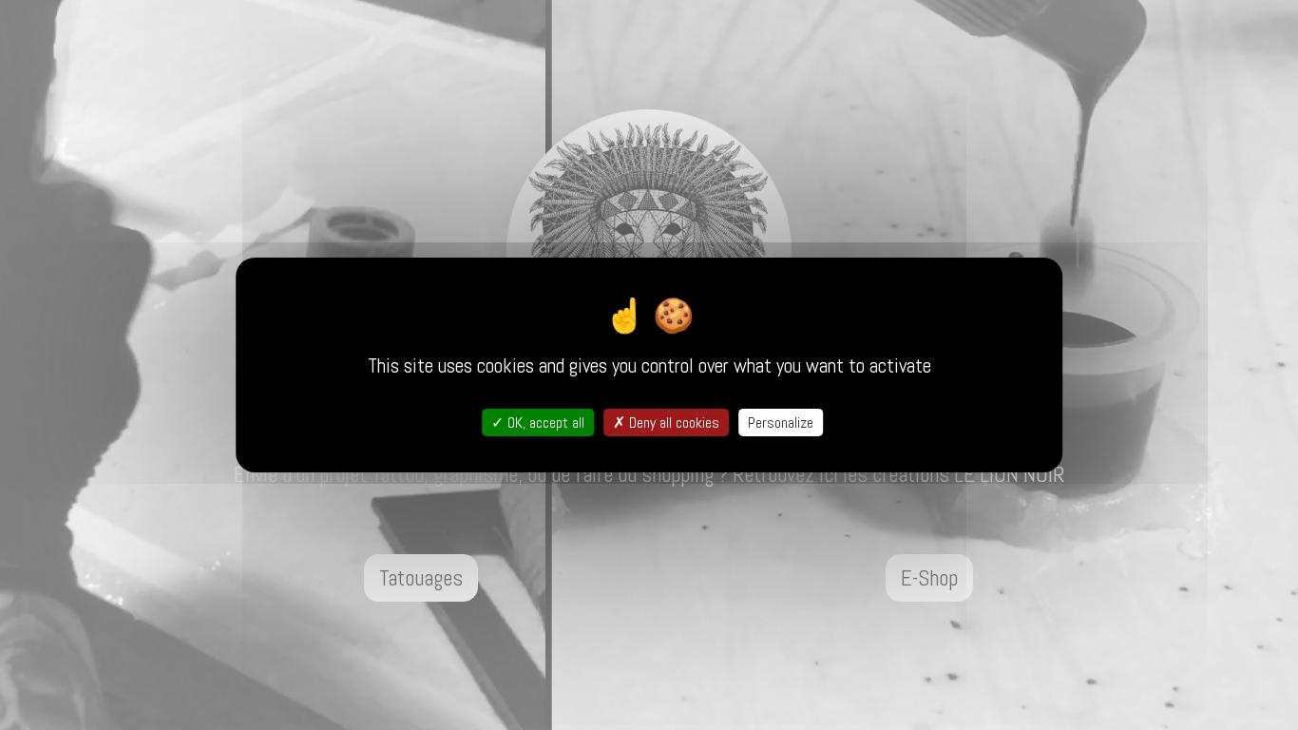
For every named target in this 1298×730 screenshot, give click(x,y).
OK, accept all (544, 422)
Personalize (780, 422)
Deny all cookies (672, 422)
